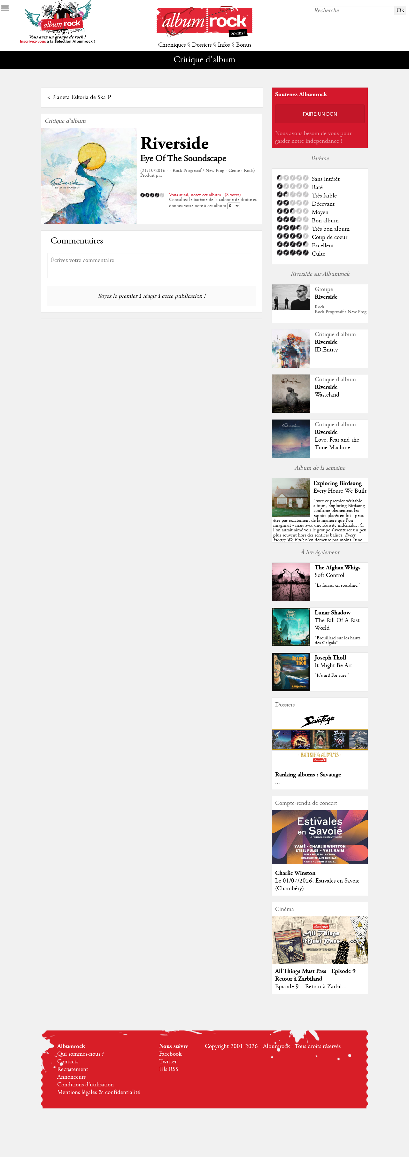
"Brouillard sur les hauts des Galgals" (337, 640)
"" (320, 528)
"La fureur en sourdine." (337, 585)
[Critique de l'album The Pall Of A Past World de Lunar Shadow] (291, 644)
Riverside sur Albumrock (319, 274)
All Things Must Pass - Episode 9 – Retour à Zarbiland (317, 975)
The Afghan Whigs (337, 567)
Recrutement (72, 1069)
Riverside (174, 144)
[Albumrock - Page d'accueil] (204, 36)
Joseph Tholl (330, 657)
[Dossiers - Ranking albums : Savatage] (320, 764)
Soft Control (329, 575)
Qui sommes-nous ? (80, 1054)
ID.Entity (326, 350)
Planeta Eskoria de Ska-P (81, 97)
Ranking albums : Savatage (308, 774)
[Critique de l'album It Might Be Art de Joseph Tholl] (291, 689)
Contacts (67, 1062)
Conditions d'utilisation (85, 1085)
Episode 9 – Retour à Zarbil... (311, 987)
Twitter (168, 1062)
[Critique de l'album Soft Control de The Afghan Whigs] (291, 599)
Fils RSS (168, 1069)
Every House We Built (340, 491)
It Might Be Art (333, 665)
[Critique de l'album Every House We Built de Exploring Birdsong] (291, 515)
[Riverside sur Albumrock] (291, 308)
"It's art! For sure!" (332, 675)
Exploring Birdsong (337, 483)
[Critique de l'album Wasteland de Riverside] (291, 411)
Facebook (170, 1054)
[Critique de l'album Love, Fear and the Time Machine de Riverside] (291, 456)
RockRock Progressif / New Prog (341, 309)
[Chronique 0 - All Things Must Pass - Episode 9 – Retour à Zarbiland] (320, 945)
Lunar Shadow (333, 612)
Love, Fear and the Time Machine (337, 443)
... (277, 782)
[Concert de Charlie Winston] (320, 862)
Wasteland (327, 395)
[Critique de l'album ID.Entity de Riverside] (291, 366)
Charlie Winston (295, 873)
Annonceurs (71, 1077)
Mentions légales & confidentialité (98, 1092)
